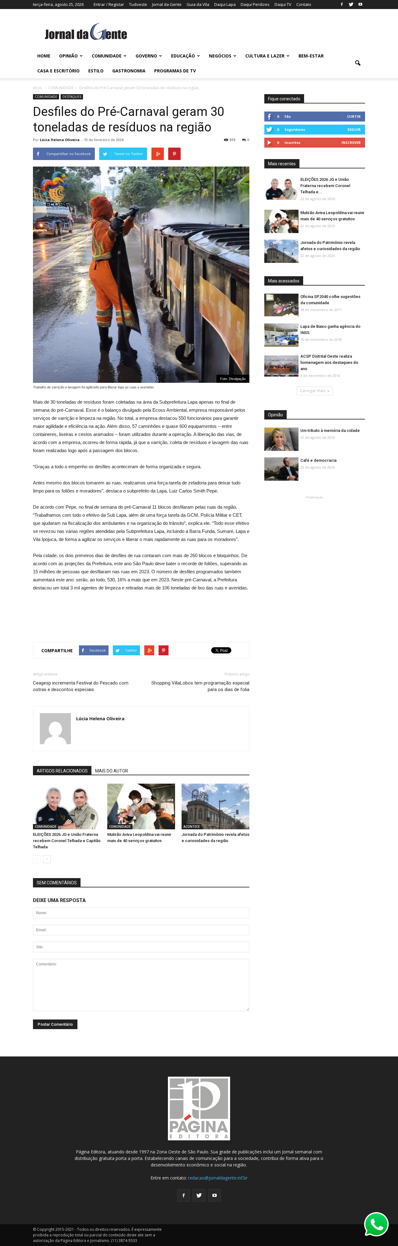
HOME (43, 56)
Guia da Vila (198, 4)
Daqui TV (283, 4)
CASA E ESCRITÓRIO (58, 71)
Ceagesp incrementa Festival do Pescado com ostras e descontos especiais (80, 686)
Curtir (354, 116)
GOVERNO (146, 56)
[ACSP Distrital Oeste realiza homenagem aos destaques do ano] (281, 365)
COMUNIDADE (107, 56)
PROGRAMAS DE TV (175, 71)
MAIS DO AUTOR (111, 770)
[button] (357, 63)
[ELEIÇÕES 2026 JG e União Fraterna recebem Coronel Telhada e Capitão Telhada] (67, 807)
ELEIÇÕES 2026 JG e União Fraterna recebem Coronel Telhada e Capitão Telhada (66, 840)
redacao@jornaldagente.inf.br (218, 1178)
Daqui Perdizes (255, 4)
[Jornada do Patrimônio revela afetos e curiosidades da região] (215, 807)
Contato (303, 4)
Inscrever (351, 142)
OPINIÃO (68, 56)
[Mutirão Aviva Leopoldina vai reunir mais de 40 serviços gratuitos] (141, 807)
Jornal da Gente (167, 4)
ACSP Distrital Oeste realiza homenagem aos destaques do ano (329, 362)
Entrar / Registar (109, 4)
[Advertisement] (141, 614)
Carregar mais (312, 390)
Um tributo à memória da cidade (330, 430)
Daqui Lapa (225, 4)
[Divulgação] (281, 335)
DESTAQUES (71, 96)
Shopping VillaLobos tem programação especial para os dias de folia (200, 686)
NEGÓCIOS (220, 56)
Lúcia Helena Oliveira (60, 139)
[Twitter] (351, 4)
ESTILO (96, 71)
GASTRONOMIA (129, 71)
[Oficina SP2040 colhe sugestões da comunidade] (281, 305)
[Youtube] (360, 4)
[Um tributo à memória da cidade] (281, 439)
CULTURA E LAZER (265, 56)
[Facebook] (341, 4)
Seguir (354, 129)
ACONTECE (191, 826)
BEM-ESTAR (311, 56)
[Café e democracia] (281, 469)
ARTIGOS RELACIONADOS (62, 770)
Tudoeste (138, 4)
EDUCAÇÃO (183, 56)
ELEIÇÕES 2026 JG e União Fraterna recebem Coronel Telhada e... (325, 185)
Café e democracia (318, 460)
